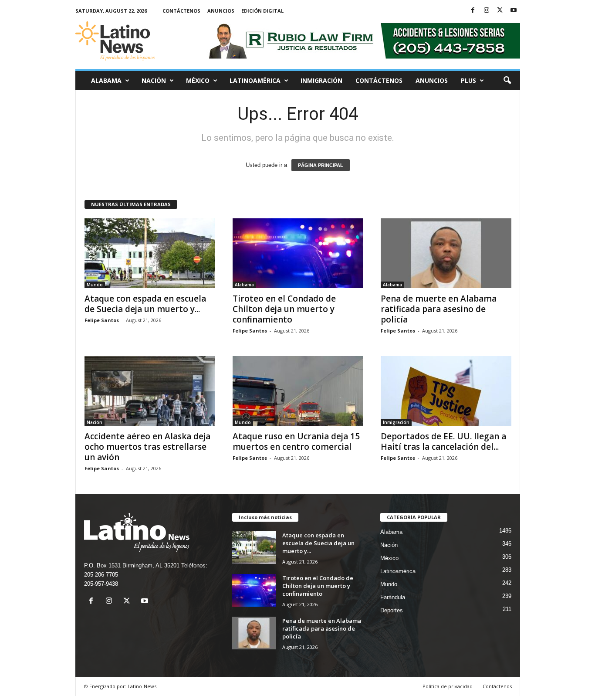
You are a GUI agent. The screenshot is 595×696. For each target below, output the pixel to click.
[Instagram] (486, 10)
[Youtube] (513, 10)
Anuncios (220, 10)
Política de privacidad (448, 686)
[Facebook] (473, 10)
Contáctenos (181, 10)
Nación (154, 80)
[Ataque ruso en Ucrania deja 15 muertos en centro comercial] (298, 391)
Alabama (106, 80)
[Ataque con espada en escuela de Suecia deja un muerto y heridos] (150, 253)
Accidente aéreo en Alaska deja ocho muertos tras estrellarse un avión (147, 447)
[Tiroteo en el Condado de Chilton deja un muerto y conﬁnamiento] (298, 253)
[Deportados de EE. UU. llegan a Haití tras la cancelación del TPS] (446, 391)
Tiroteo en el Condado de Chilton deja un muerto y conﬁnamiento (284, 309)
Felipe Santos (102, 320)
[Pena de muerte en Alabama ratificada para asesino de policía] (446, 253)
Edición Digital (262, 10)
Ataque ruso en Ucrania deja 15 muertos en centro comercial (296, 441)
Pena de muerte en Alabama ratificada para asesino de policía (439, 309)
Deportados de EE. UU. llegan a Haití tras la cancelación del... (443, 441)
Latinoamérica (255, 80)
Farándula (392, 597)
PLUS (468, 80)
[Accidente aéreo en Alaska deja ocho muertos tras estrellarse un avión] (150, 391)
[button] (507, 80)
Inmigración (321, 80)
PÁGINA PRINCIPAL (320, 165)
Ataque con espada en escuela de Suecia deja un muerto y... (145, 304)
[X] (500, 10)
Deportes (391, 610)
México (198, 80)
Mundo (95, 285)
